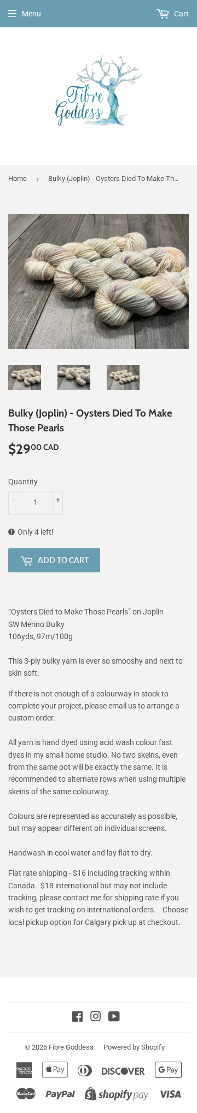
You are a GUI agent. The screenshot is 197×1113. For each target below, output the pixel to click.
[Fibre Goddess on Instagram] (95, 1018)
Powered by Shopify (134, 1047)
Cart (180, 13)
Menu (31, 13)
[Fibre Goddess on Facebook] (77, 1018)
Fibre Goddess (71, 1047)
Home (17, 178)
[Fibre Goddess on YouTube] (114, 1018)
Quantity (23, 481)
